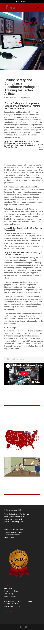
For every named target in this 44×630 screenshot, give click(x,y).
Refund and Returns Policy (13, 530)
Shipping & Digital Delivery (13, 532)
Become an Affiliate (11, 591)
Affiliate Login (9, 593)
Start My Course (10, 596)
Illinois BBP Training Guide (13, 519)
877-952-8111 (9, 611)
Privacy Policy (9, 537)
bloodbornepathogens (22, 97)
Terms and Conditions (12, 535)
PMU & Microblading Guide (13, 522)
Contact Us (8, 588)
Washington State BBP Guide (14, 517)
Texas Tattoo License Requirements (16, 514)
